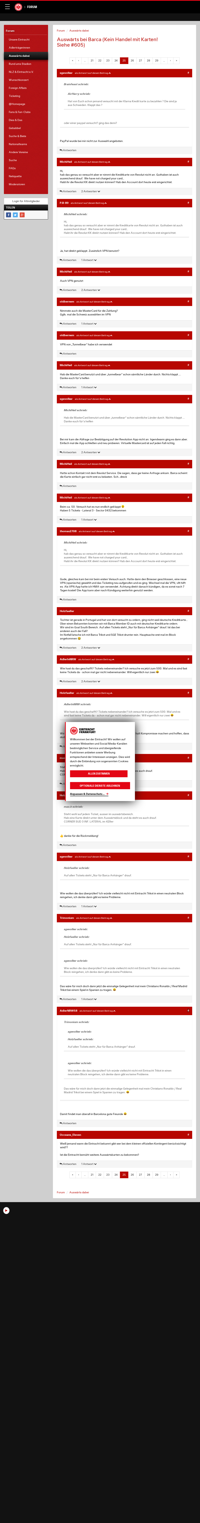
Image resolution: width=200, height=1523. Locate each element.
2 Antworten (89, 191)
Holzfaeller (67, 611)
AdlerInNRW (68, 659)
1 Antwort (87, 260)
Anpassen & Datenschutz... (87, 793)
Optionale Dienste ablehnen (100, 785)
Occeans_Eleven (70, 1134)
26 (132, 60)
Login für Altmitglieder (26, 201)
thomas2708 (68, 531)
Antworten (69, 150)
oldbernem (67, 301)
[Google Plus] (22, 214)
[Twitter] (15, 214)
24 (116, 60)
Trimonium (67, 917)
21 (92, 60)
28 (148, 60)
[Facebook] (8, 214)
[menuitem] (26, 39)
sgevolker (66, 72)
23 (108, 60)
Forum (32, 7)
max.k (64, 757)
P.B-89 (64, 202)
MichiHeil (66, 161)
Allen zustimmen (99, 773)
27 (140, 60)
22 (99, 60)
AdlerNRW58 (68, 1010)
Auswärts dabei (79, 30)
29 (156, 60)
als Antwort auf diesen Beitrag (91, 72)
